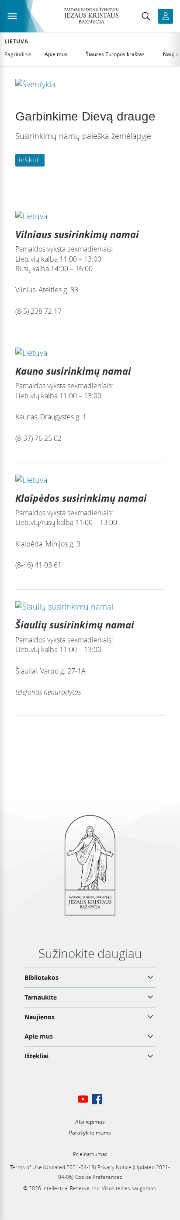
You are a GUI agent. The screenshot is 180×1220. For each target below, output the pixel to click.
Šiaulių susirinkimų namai (74, 624)
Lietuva (16, 42)
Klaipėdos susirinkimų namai (81, 497)
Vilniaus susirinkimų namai (77, 234)
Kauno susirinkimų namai (73, 370)
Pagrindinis (17, 54)
